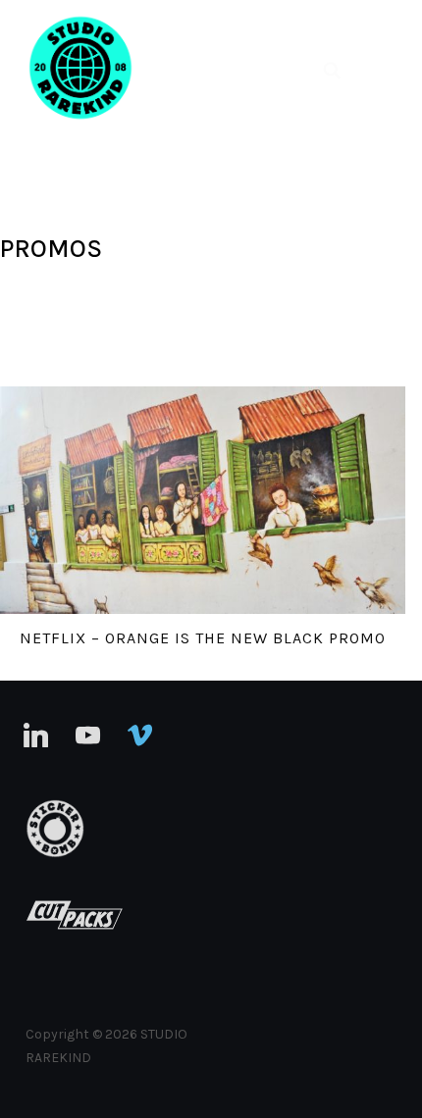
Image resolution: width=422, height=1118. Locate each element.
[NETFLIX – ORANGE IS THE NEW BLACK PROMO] (202, 500)
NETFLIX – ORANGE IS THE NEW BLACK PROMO (203, 638)
